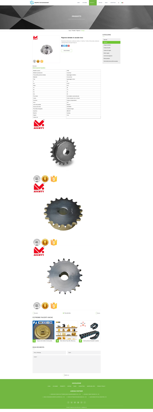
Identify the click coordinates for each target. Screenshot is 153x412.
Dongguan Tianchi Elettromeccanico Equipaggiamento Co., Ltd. (66, 394)
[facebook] (68, 402)
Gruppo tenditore (107, 45)
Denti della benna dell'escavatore (111, 61)
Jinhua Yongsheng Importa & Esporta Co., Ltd (54, 396)
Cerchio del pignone (108, 55)
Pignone (78, 30)
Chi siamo (85, 2)
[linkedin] (72, 402)
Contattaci (113, 2)
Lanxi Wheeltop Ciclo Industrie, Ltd (98, 396)
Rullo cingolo (106, 53)
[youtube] (78, 402)
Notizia (100, 2)
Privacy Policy (101, 386)
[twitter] (75, 402)
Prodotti (92, 2)
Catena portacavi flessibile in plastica (91, 340)
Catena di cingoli (107, 50)
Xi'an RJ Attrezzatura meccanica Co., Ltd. (77, 396)
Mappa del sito (91, 386)
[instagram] (81, 402)
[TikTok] (85, 402)
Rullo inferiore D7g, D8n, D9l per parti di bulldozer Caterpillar (68, 341)
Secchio (105, 39)
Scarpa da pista (107, 47)
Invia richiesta (67, 50)
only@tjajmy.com (84, 407)
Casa (78, 2)
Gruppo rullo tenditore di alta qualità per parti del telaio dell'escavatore (44, 341)
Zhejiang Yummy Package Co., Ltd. (91, 394)
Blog (106, 2)
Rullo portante (107, 58)
